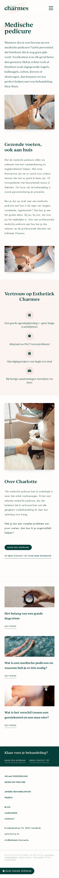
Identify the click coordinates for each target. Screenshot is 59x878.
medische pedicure (15, 782)
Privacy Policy (25, 857)
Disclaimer (38, 857)
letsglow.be (10, 860)
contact (10, 818)
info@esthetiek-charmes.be (16, 840)
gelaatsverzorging (16, 776)
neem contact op (39, 760)
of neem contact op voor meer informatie (28, 556)
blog (7, 807)
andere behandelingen (18, 791)
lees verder (10, 626)
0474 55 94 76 (12, 834)
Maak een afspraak (18, 547)
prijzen (8, 797)
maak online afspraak (18, 871)
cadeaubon (11, 813)
